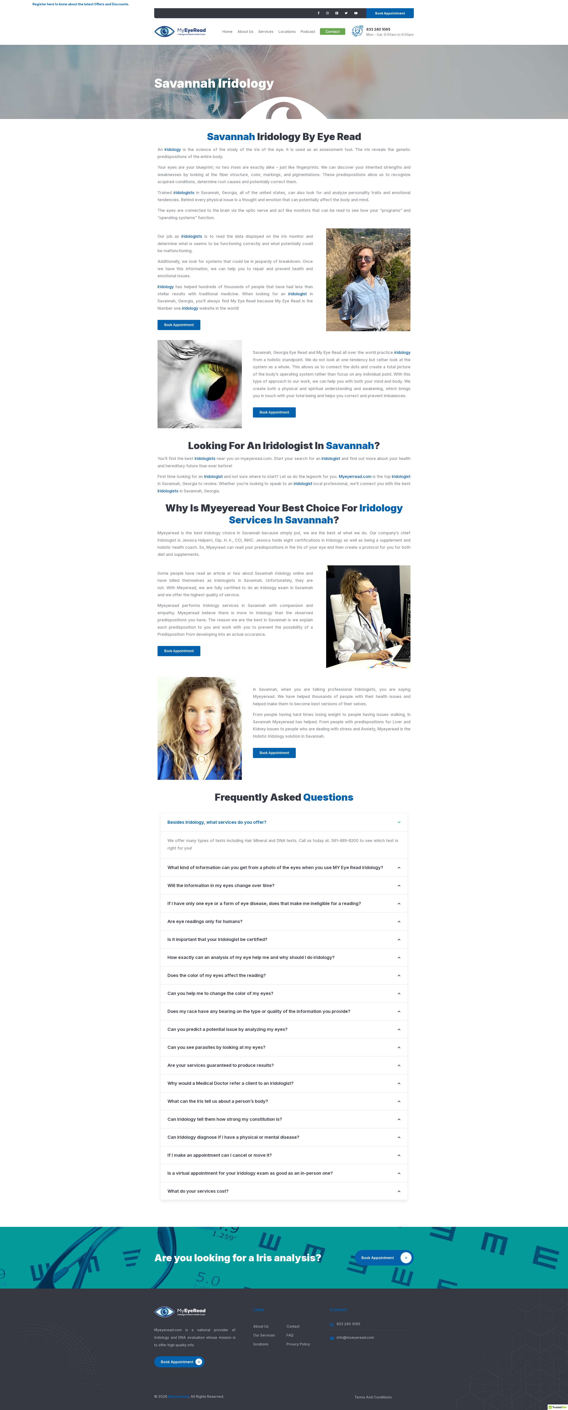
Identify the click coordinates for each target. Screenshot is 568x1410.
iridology (190, 308)
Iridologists (205, 458)
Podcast (308, 31)
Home (227, 31)
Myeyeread (178, 1396)
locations (287, 31)
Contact (332, 31)
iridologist (297, 293)
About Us (245, 31)
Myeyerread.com (355, 476)
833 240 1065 (378, 29)
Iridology (173, 149)
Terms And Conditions (373, 1397)
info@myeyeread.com (355, 1337)
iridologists (184, 192)
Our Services (264, 1335)
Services (266, 31)
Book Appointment (390, 13)
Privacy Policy (298, 1344)
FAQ (290, 1335)
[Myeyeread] (180, 31)
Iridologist (213, 476)
